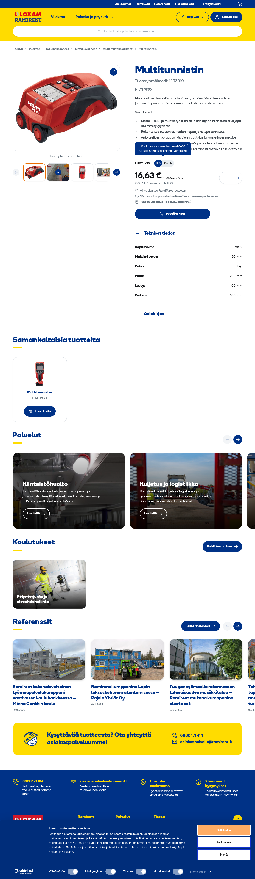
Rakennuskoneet (57, 49)
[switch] (110, 872)
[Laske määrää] (223, 177)
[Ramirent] (28, 17)
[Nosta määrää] (238, 177)
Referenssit (162, 4)
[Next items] (116, 172)
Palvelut (123, 817)
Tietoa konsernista (164, 819)
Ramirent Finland (86, 819)
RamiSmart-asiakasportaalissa (196, 196)
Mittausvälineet (86, 49)
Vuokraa (58, 17)
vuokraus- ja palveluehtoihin (170, 201)
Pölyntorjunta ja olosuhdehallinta (49, 584)
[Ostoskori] (240, 4)
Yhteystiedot (212, 4)
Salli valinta (223, 842)
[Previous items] (16, 172)
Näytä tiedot (198, 871)
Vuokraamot (122, 4)
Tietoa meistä (184, 4)
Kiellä (224, 854)
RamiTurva (166, 190)
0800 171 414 (191, 736)
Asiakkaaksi (230, 17)
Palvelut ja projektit (92, 17)
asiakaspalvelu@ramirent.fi (206, 742)
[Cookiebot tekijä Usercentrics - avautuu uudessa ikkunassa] (24, 872)
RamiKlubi (143, 4)
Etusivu (18, 49)
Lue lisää (69, 491)
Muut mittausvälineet (118, 49)
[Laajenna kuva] (113, 72)
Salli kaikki (224, 830)
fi (228, 4)
